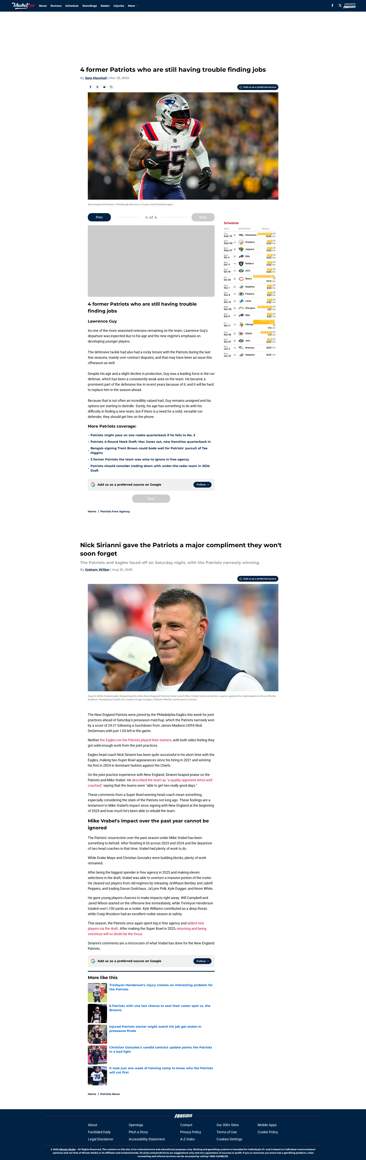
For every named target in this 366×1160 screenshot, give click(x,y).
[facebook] (332, 5)
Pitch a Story (138, 1132)
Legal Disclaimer (100, 1139)
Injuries (119, 6)
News (43, 6)
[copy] (111, 87)
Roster (105, 6)
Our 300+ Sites (228, 1125)
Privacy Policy (190, 1132)
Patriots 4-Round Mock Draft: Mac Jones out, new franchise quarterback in (150, 442)
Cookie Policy (268, 1132)
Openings (136, 1125)
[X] (340, 5)
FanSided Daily (99, 1132)
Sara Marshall (96, 78)
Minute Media (67, 1149)
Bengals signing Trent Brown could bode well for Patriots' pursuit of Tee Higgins (148, 450)
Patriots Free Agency (115, 511)
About (92, 1125)
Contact (186, 1125)
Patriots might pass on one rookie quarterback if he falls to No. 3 (142, 435)
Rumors (56, 6)
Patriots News (110, 1094)
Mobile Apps (267, 1125)
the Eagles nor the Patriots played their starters (135, 740)
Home (92, 511)
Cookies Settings (229, 1139)
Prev (99, 217)
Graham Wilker (97, 569)
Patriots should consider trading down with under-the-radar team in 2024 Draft (150, 468)
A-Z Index (187, 1139)
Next (203, 217)
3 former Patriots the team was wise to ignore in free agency (139, 459)
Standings (89, 6)
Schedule (72, 6)
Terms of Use (227, 1132)
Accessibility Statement (147, 1139)
